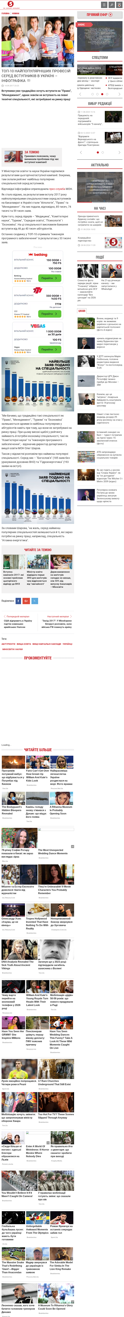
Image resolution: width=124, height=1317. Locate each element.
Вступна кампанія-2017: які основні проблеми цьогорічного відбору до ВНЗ (13, 578)
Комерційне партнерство (84, 239)
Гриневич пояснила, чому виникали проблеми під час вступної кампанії (41, 159)
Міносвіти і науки (12, 649)
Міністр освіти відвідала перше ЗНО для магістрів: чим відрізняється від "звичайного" (37, 578)
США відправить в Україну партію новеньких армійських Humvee (18, 623)
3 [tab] (102, 94)
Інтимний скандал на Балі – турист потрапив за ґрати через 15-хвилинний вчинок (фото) (109, 438)
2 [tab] (111, 51)
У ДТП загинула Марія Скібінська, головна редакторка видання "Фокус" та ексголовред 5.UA (109, 362)
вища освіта (24, 644)
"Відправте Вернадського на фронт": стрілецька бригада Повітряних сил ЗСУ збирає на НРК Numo (88, 143)
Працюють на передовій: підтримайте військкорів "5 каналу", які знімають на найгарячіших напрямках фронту (90, 124)
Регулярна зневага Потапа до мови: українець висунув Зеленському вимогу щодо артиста (108, 496)
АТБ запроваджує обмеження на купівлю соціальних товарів (109, 455)
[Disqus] (38, 705)
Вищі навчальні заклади (47, 644)
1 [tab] (88, 51)
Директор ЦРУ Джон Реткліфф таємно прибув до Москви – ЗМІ (108, 380)
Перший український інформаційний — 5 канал (11, 5)
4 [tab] (107, 94)
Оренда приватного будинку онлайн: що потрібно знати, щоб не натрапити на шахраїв (90, 220)
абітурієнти (8, 644)
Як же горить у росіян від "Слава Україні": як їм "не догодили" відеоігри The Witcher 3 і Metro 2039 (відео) (109, 476)
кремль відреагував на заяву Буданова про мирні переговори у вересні (109, 342)
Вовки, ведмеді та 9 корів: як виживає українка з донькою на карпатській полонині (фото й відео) (109, 324)
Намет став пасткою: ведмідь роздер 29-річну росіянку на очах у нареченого (109, 418)
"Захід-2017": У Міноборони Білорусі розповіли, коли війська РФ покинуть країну (57, 623)
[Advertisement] (38, 301)
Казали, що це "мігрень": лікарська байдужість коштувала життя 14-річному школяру (109, 400)
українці (67, 644)
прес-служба (57, 188)
